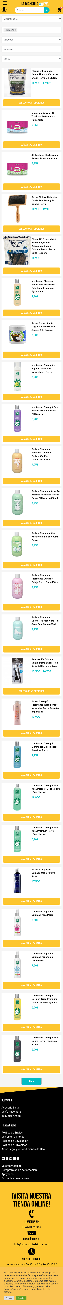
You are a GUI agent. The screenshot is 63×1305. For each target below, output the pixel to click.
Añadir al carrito (31, 145)
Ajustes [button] (9, 1298)
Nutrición (8, 49)
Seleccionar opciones (31, 103)
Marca (7, 58)
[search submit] (47, 10)
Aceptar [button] (21, 1298)
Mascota (8, 39)
